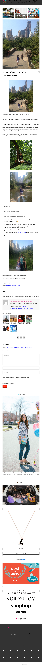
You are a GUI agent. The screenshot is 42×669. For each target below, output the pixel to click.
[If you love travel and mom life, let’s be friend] (24, 651)
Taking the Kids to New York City (11, 283)
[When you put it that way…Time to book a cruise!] (17, 651)
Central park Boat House (21, 232)
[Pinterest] (2, 337)
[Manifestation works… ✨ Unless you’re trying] (38, 651)
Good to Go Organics (11, 218)
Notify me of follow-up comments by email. (11, 380)
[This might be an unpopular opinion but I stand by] (4, 657)
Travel (4, 78)
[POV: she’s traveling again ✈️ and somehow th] (4, 651)
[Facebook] (2, 334)
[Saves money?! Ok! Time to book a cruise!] (10, 651)
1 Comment (13, 78)
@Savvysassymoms (21, 645)
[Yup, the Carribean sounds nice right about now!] (10, 657)
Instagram (24, 306)
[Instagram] (2, 332)
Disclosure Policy (25, 664)
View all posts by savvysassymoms (16, 308)
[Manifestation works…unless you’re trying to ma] (31, 657)
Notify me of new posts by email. (9, 383)
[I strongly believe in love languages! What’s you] (38, 657)
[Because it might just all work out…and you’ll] (17, 657)
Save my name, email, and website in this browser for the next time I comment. (16, 377)
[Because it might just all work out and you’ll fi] (31, 651)
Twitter (27, 308)
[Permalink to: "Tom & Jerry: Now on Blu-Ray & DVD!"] (21, 495)
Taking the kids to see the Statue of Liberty (12, 285)
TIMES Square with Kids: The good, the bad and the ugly (15, 286)
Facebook (31, 308)
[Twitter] (2, 335)
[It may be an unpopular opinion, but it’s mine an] (24, 657)
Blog (24, 308)
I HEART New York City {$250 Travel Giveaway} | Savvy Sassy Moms (19, 347)
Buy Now (21, 548)
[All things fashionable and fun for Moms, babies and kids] (21, 1)
